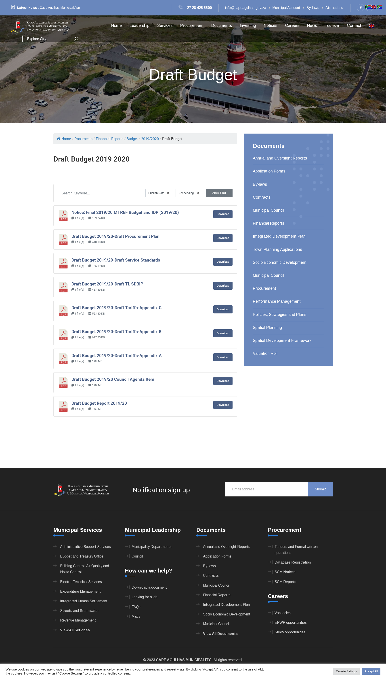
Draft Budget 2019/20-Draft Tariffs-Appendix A (116, 355)
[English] (372, 25)
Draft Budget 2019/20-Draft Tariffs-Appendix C (116, 307)
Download (223, 214)
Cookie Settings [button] (346, 671)
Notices (270, 25)
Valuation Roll (265, 353)
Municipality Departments (152, 547)
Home (116, 25)
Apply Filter (219, 192)
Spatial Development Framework (282, 340)
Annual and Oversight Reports (280, 158)
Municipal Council (268, 210)
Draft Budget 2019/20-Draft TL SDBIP (107, 284)
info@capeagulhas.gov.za (245, 8)
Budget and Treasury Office (81, 556)
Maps (136, 616)
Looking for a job (144, 597)
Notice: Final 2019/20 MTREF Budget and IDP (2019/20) (125, 212)
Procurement (191, 25)
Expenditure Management (80, 591)
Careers (292, 25)
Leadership (139, 25)
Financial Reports (268, 223)
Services (164, 25)
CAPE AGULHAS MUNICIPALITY (183, 660)
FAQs (136, 607)
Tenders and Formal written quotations (296, 550)
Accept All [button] (371, 671)
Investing (248, 25)
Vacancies (283, 613)
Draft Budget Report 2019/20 (99, 403)
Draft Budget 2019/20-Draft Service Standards (115, 260)
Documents (221, 25)
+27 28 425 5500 (198, 8)
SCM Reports (285, 582)
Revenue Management (78, 620)
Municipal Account (286, 8)
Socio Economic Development (279, 262)
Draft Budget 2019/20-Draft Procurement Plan (115, 236)
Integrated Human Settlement (83, 601)
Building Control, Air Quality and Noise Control (84, 569)
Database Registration (293, 562)
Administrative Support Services (85, 547)
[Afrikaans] (368, 6)
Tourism (332, 25)
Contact (354, 25)
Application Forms (269, 171)
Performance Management (277, 301)
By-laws (312, 8)
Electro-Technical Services (81, 582)
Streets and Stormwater (79, 611)
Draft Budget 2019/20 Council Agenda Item (112, 379)
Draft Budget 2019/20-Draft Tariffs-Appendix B (116, 331)
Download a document (149, 587)
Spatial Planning (267, 327)
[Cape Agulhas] (40, 25)
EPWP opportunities (291, 622)
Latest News (27, 7)
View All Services (75, 630)
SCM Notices (285, 572)
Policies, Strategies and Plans (279, 314)
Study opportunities (290, 632)
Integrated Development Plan (279, 236)
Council (137, 556)
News (312, 25)
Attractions (334, 8)
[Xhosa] (380, 6)
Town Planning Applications (277, 249)
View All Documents (220, 634)
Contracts (262, 197)
